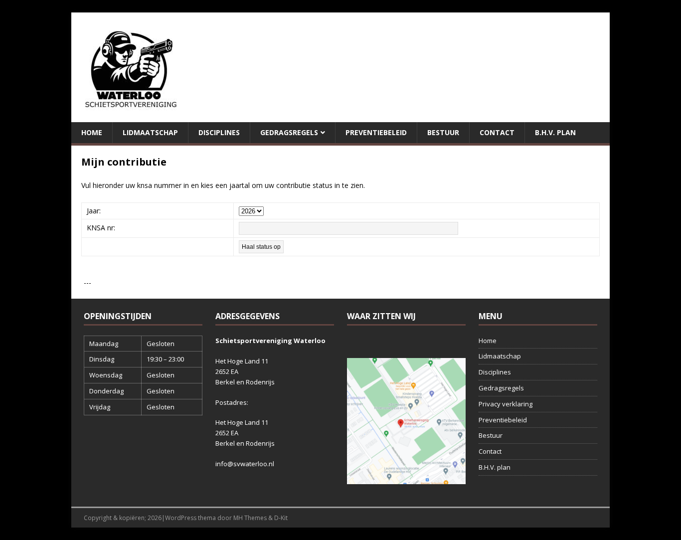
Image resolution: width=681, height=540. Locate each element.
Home (91, 132)
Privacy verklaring (505, 403)
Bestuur (443, 132)
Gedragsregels (289, 132)
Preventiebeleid (376, 132)
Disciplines (219, 132)
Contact (497, 132)
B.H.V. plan (555, 132)
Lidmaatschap (150, 132)
